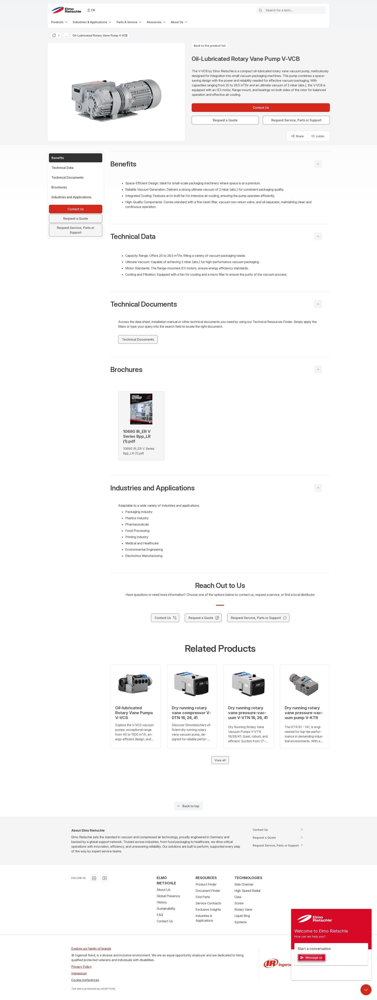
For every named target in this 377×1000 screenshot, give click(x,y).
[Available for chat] (366, 989)
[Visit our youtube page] (104, 878)
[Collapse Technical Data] (318, 236)
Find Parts (203, 897)
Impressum (79, 973)
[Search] (260, 10)
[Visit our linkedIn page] (94, 878)
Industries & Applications (204, 918)
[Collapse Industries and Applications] (318, 488)
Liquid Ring (242, 916)
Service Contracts (208, 903)
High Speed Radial (247, 891)
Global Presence (168, 896)
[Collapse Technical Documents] (318, 304)
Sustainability (166, 908)
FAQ (160, 915)
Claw (238, 897)
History (162, 902)
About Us (163, 890)
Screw (239, 903)
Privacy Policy (81, 967)
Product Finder (206, 884)
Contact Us (165, 921)
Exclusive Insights (208, 909)
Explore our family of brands (91, 949)
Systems (240, 922)
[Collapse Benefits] (318, 164)
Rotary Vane (243, 909)
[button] (220, 164)
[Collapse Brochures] (318, 369)
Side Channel (243, 884)
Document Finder (208, 891)
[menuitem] (59, 22)
